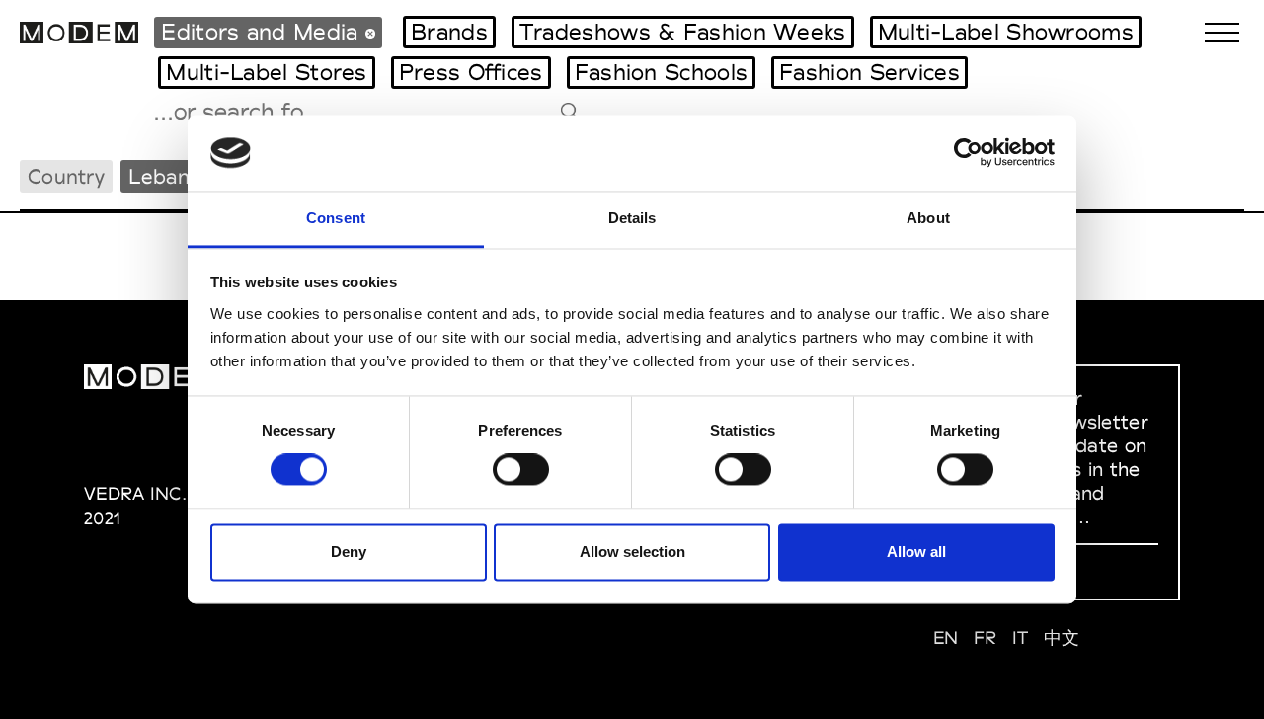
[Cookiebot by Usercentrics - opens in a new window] (968, 153)
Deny (348, 551)
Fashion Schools (662, 72)
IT (1020, 637)
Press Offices (471, 72)
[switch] (521, 470)
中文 (1062, 637)
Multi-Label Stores (266, 72)
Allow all (916, 551)
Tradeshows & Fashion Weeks (682, 31)
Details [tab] (632, 217)
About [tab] (928, 217)
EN (946, 637)
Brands (449, 31)
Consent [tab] (335, 217)
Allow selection (632, 551)
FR (985, 637)
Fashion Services (869, 72)
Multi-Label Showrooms (1006, 31)
